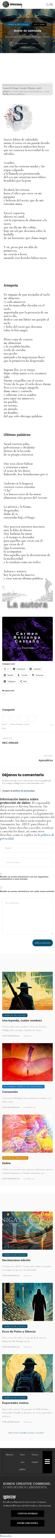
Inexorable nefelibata (15, 1158)
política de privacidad (23, 791)
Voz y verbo (39, 24)
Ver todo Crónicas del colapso (26, 1433)
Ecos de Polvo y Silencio (19, 1331)
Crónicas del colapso (18, 24)
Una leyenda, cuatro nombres (22, 1020)
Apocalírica (46, 760)
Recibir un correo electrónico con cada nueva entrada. (27, 891)
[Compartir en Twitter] (14, 718)
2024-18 (4, 724)
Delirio (6, 1163)
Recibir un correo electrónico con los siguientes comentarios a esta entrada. (24, 878)
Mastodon (6, 1536)
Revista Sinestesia (21, 43)
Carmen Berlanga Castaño (19, 724)
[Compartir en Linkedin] (32, 718)
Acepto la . (19, 791)
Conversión (10, 1091)
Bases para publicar (22, 1462)
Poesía (3, 728)
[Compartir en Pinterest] (23, 718)
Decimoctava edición (16, 1260)
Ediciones (9, 1454)
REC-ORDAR (10, 742)
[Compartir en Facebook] (5, 718)
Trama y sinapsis (35, 1458)
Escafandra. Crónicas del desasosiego (23, 1087)
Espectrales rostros (15, 1402)
